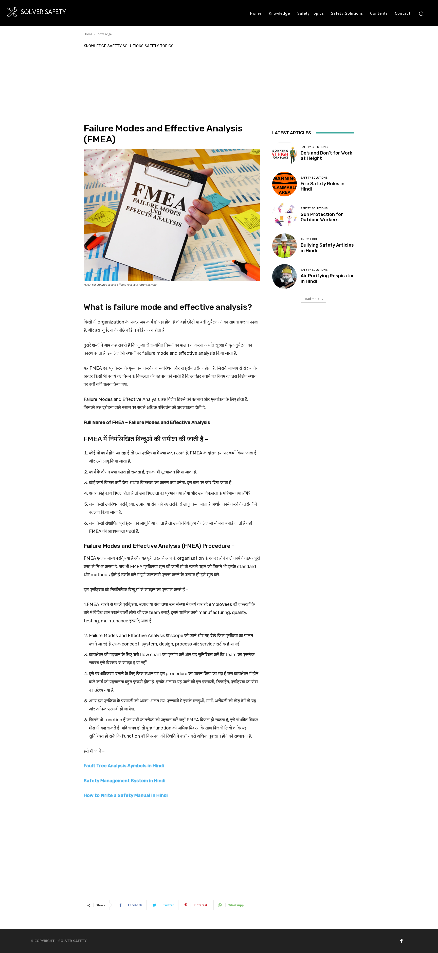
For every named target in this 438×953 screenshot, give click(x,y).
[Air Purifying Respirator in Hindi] (284, 276)
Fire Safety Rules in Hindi (322, 186)
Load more (312, 299)
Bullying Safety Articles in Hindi (327, 247)
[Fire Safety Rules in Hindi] (284, 184)
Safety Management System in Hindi (125, 781)
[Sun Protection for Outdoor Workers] (284, 214)
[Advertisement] (172, 84)
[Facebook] (401, 941)
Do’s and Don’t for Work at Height (326, 155)
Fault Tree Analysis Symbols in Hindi (124, 766)
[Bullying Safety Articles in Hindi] (284, 245)
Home (88, 34)
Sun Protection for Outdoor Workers (322, 217)
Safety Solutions (125, 46)
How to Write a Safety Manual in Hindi (126, 795)
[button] (421, 14)
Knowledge (104, 34)
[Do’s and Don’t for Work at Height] (284, 153)
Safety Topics (159, 46)
